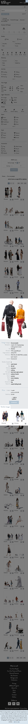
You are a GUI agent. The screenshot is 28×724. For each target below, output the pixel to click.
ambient (13, 374)
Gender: (8, 364)
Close (16, 722)
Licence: (8, 359)
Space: (8, 378)
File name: (8, 351)
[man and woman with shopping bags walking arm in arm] (8, 416)
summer (13, 376)
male (12, 364)
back (12, 372)
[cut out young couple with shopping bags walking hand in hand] (20, 416)
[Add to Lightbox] (13, 424)
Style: (9, 380)
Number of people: (6, 362)
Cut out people (14, 343)
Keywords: (8, 384)
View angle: (7, 372)
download (14, 402)
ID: (9, 349)
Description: (7, 345)
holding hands (17, 384)
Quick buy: (7, 394)
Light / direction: (6, 374)
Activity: (8, 370)
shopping (16, 378)
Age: (9, 366)
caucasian (13, 368)
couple (12, 384)
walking (13, 370)
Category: (8, 343)
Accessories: (7, 382)
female (15, 364)
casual (12, 380)
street (12, 378)
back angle (16, 372)
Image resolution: (6, 353)
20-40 (12, 366)
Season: (8, 376)
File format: (7, 355)
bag (12, 382)
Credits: (8, 390)
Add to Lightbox (14, 398)
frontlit (17, 374)
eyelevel (21, 372)
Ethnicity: (8, 368)
